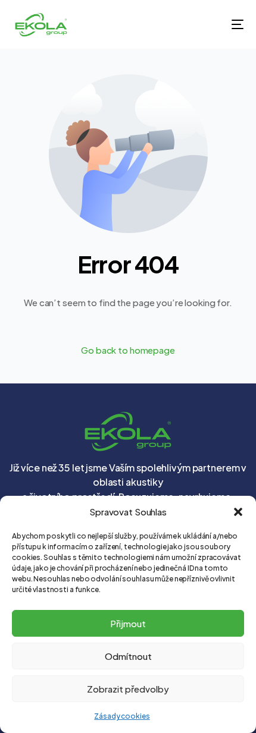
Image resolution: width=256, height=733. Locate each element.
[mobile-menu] (229, 24)
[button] (238, 512)
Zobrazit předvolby (128, 688)
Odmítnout (128, 656)
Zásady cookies (121, 716)
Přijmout (128, 623)
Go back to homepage (128, 350)
